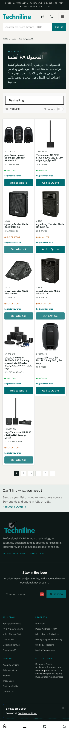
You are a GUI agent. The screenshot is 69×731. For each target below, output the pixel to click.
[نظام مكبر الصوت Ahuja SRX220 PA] (50, 271)
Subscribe (56, 594)
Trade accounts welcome (36, 7)
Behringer (9, 152)
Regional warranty (16, 3)
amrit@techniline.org (51, 673)
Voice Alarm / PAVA (12, 634)
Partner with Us (10, 686)
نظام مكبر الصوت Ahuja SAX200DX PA (16, 225)
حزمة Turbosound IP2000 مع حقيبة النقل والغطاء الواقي (17, 435)
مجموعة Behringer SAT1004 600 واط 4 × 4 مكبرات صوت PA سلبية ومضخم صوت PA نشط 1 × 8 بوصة (18, 363)
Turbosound (42, 152)
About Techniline (11, 665)
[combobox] (34, 27)
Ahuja (7, 221)
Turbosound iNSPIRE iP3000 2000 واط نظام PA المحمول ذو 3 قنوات (49, 158)
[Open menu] (62, 16)
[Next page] (52, 473)
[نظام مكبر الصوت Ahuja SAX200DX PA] (18, 204)
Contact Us (8, 691)
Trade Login (8, 681)
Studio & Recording (44, 644)
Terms (41, 714)
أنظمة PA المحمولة (22, 39)
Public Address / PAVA (46, 629)
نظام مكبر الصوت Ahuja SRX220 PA (48, 292)
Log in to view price (12, 176)
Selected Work (10, 670)
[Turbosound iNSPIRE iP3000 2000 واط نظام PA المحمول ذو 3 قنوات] (50, 134)
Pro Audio (40, 623)
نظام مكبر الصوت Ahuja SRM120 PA (16, 292)
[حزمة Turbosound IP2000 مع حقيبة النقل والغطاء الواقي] (18, 412)
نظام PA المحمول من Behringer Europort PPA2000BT (14, 158)
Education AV (9, 650)
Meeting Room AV (11, 644)
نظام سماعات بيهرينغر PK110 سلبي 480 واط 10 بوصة (49, 360)
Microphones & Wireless (47, 634)
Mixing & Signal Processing (48, 639)
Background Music (12, 623)
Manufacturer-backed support (47, 3)
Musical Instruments (45, 650)
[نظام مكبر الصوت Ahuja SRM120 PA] (18, 271)
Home (5, 39)
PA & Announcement (13, 629)
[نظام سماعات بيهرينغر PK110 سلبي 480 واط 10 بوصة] (50, 337)
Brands (6, 675)
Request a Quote (13, 506)
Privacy (29, 714)
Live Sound (8, 639)
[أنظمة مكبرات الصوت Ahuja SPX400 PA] (50, 204)
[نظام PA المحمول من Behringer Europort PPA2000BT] (18, 134)
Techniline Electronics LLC (30, 707)
